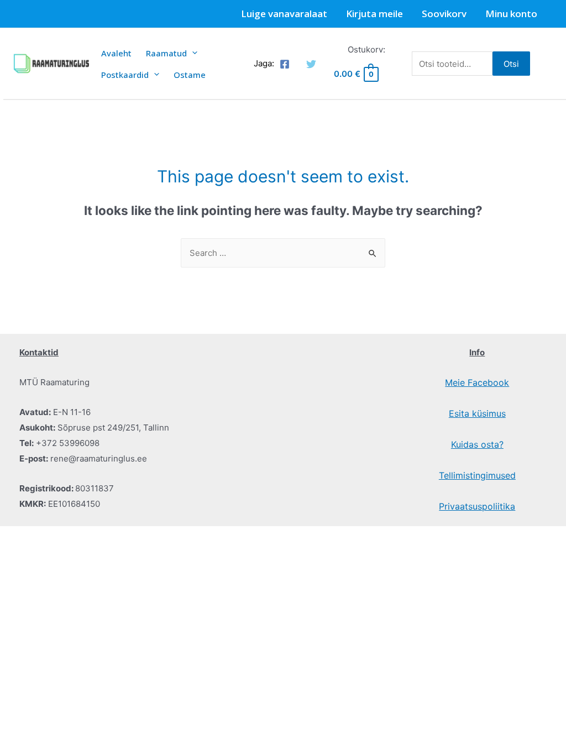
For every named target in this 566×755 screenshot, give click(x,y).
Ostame (190, 74)
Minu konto (511, 13)
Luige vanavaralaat (284, 13)
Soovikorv (444, 13)
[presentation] (192, 52)
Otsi (511, 64)
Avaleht (116, 53)
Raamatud (166, 53)
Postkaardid (125, 74)
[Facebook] (285, 64)
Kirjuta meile (374, 13)
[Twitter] (311, 64)
